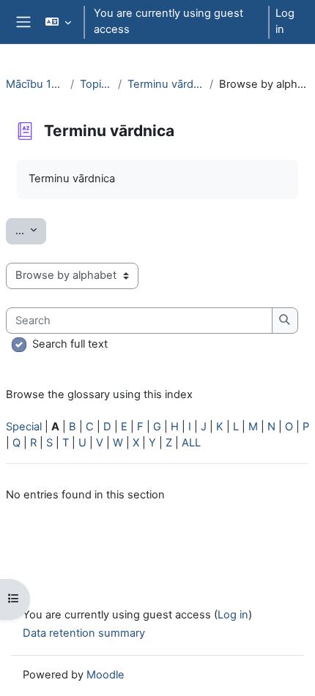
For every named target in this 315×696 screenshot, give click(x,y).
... (30, 230)
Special (24, 426)
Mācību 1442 (35, 84)
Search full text (70, 344)
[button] (57, 22)
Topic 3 (96, 84)
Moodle (105, 674)
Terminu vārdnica (165, 84)
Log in (284, 21)
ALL (191, 442)
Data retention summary (84, 633)
